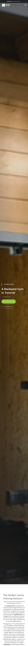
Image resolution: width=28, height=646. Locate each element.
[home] (5, 5)
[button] (25, 5)
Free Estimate (7, 306)
